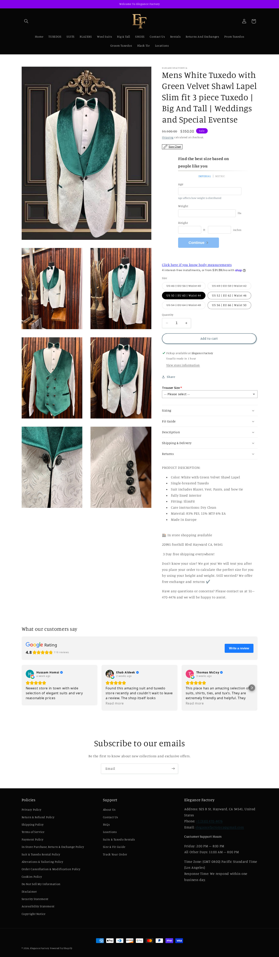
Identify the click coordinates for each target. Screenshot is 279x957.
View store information (183, 365)
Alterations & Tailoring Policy (42, 861)
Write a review (239, 648)
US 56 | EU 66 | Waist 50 (229, 305)
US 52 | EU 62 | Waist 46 (229, 295)
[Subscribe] (173, 769)
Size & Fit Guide (114, 846)
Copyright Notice (34, 913)
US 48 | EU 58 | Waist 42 (231, 287)
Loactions (110, 832)
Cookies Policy (32, 876)
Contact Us (110, 817)
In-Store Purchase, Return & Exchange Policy (53, 846)
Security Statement (35, 899)
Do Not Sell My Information (41, 884)
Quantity (167, 314)
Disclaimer (29, 891)
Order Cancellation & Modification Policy (51, 869)
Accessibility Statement (38, 906)
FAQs (106, 824)
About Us (109, 809)
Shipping (167, 137)
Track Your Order (115, 854)
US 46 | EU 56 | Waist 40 (185, 287)
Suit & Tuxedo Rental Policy (41, 854)
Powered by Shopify (61, 948)
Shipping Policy (33, 824)
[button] (26, 21)
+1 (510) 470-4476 (209, 821)
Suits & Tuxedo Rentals (119, 839)
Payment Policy (33, 839)
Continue (196, 243)
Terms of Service (33, 832)
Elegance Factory (39, 948)
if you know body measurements (197, 265)
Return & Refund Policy (38, 817)
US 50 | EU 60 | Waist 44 (183, 295)
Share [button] (171, 376)
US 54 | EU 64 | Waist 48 (185, 306)
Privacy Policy (31, 809)
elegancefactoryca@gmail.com (219, 827)
